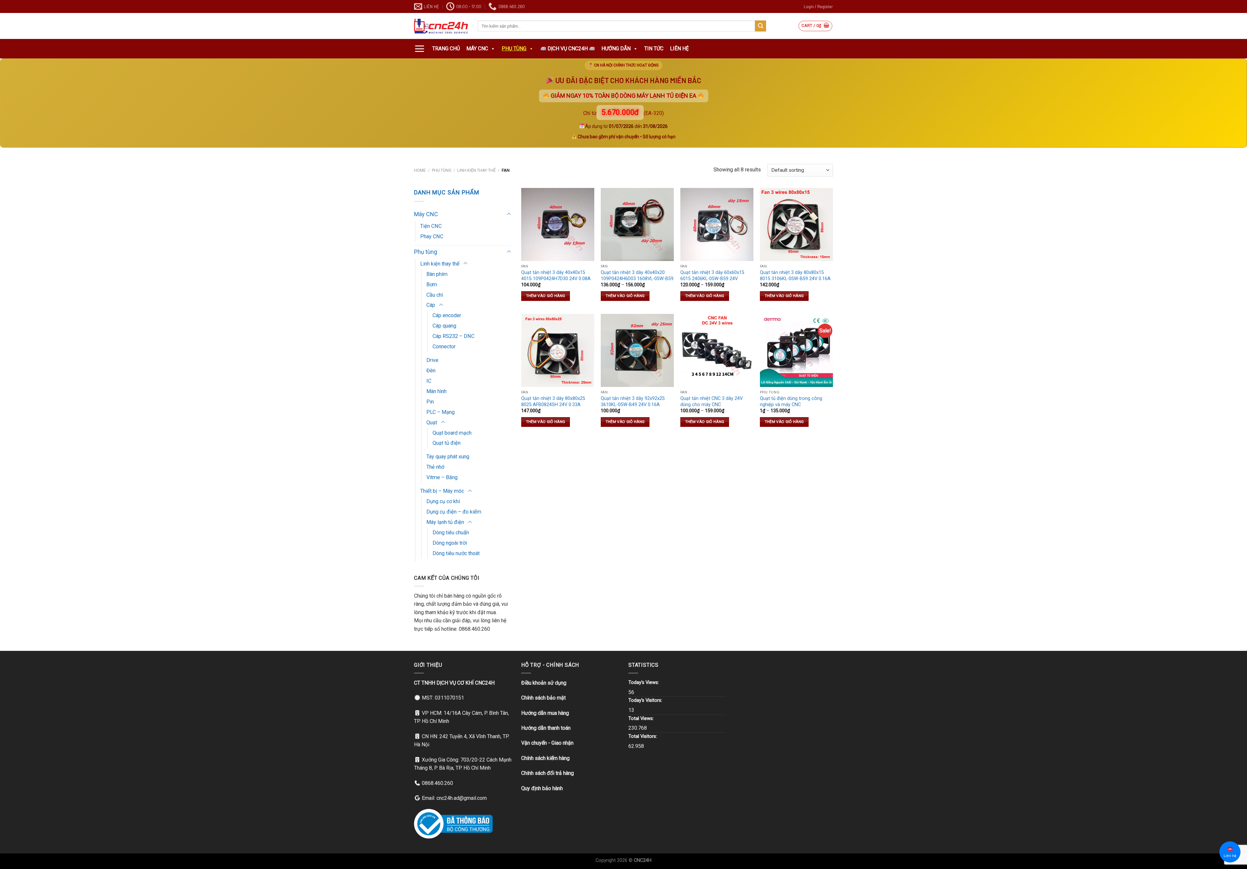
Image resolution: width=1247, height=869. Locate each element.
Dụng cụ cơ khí (443, 501)
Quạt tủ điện (446, 443)
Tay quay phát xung (447, 456)
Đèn (430, 370)
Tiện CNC (431, 226)
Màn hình (436, 391)
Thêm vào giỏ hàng (545, 295)
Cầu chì (434, 295)
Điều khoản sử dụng (543, 683)
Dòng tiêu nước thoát (456, 553)
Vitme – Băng (442, 477)
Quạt (431, 422)
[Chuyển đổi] (508, 214)
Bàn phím (436, 274)
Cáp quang (444, 326)
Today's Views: (644, 682)
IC (428, 381)
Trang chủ (446, 48)
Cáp (430, 305)
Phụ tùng (514, 48)
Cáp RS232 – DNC (453, 336)
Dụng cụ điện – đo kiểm (453, 512)
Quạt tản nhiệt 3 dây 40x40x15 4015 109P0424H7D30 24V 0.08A (556, 275)
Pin (430, 402)
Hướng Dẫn (616, 48)
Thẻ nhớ (435, 467)
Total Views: (641, 718)
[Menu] (419, 48)
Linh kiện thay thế (476, 170)
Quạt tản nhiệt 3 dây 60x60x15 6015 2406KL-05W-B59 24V (712, 275)
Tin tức (653, 48)
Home (420, 170)
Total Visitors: (643, 736)
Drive (432, 360)
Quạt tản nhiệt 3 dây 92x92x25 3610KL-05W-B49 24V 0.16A (633, 401)
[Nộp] (760, 25)
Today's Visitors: (645, 700)
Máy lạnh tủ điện (445, 522)
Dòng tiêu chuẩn (451, 532)
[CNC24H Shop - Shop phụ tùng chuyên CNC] (441, 26)
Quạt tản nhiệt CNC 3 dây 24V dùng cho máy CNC (711, 401)
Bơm (431, 284)
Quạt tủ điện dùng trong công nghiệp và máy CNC (791, 401)
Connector (444, 346)
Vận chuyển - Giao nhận (547, 743)
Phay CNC (431, 236)
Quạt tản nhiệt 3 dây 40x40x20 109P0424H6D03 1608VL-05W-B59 (637, 275)
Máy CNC (477, 48)
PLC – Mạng (440, 412)
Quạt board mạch (452, 433)
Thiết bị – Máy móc (442, 491)
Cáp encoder (447, 315)
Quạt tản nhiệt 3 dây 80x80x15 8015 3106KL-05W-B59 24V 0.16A (795, 275)
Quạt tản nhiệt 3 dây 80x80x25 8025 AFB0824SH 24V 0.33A (553, 401)
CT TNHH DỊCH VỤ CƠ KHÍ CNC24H (454, 683)
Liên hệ (679, 48)
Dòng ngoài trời (450, 543)
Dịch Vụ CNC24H (567, 48)
